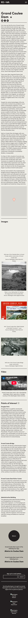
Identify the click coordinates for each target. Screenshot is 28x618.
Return (14, 536)
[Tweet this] (8, 21)
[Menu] (26, 2)
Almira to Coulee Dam (14, 551)
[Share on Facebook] (5, 21)
